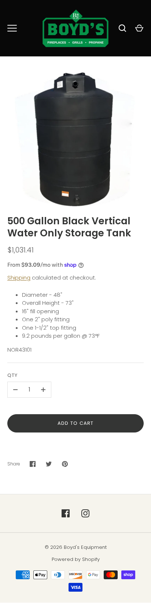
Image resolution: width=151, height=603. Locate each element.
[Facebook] (66, 513)
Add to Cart (76, 423)
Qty (12, 375)
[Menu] (12, 28)
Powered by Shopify (76, 559)
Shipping (18, 277)
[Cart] (139, 28)
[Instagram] (85, 513)
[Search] (122, 28)
